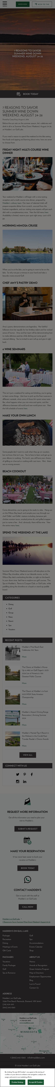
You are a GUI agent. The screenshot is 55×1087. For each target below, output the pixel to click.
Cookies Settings (17, 1082)
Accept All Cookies (35, 1082)
